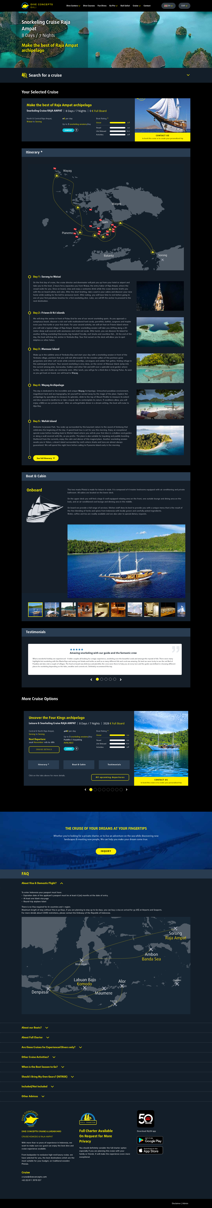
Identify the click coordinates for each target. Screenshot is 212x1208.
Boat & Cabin (79, 764)
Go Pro (112, 5)
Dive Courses (89, 5)
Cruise (136, 5)
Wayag (75, 373)
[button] (97, 679)
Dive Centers (72, 5)
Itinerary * (43, 764)
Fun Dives (102, 5)
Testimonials (114, 764)
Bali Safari (125, 5)
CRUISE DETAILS (44, 749)
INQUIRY (106, 851)
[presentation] (91, 680)
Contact (147, 5)
